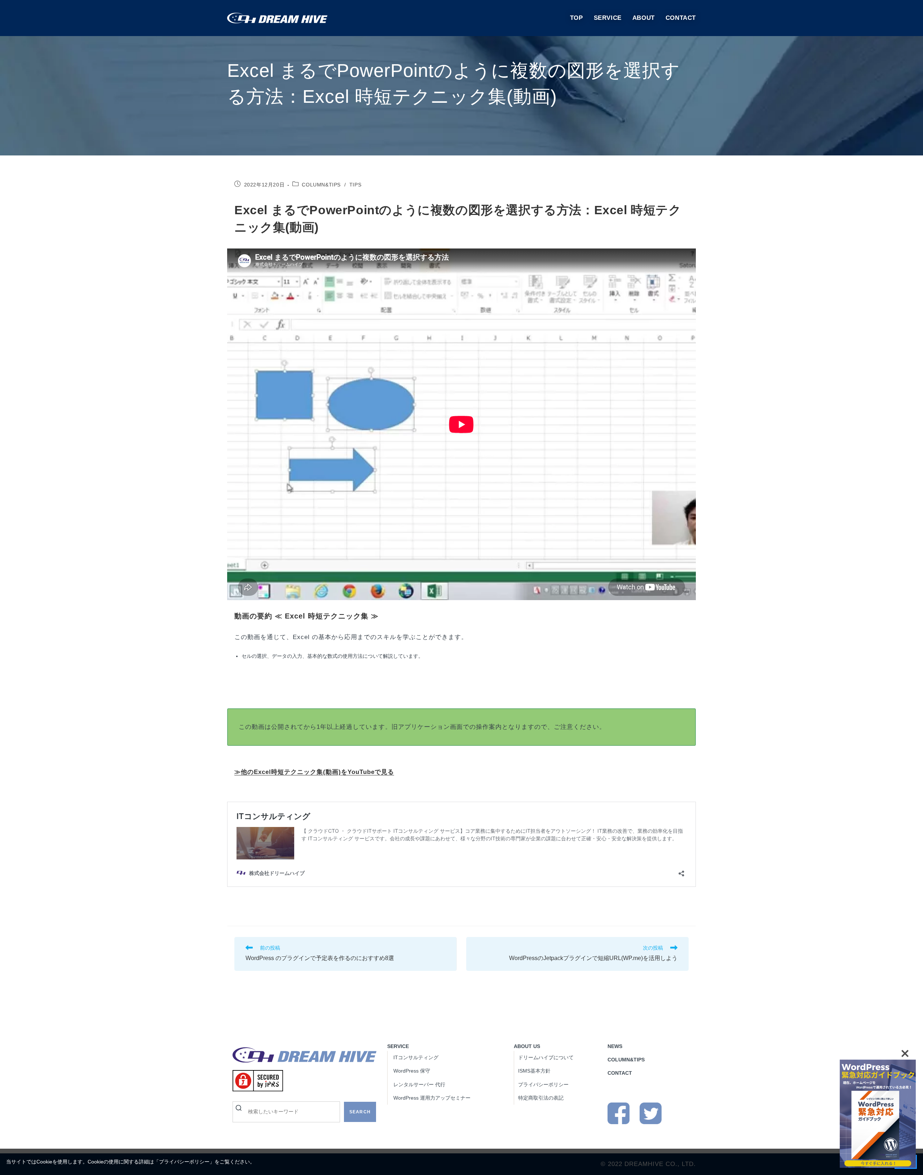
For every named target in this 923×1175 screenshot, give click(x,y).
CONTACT (620, 1073)
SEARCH (360, 1111)
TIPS (355, 185)
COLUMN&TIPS (321, 185)
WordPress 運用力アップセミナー (432, 1098)
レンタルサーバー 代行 (419, 1084)
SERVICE (398, 1046)
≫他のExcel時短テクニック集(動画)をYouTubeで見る (314, 772)
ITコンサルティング (415, 1057)
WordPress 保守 (411, 1071)
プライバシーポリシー (184, 1162)
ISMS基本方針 (534, 1071)
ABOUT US (527, 1046)
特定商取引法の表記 (541, 1098)
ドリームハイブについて (546, 1057)
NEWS (615, 1046)
